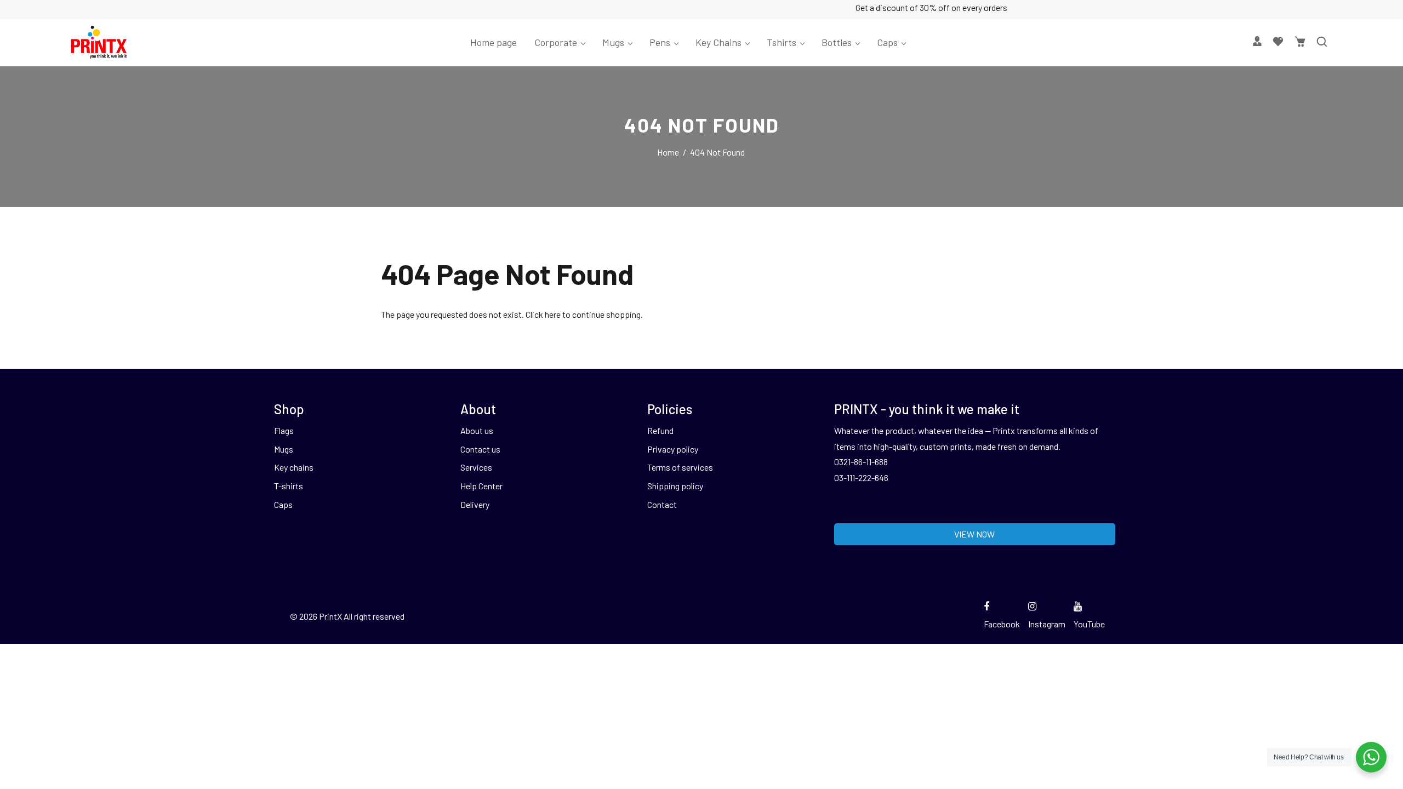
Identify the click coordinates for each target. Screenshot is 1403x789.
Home (668, 152)
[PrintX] (99, 41)
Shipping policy (675, 486)
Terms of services (680, 467)
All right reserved (374, 616)
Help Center (481, 486)
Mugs (283, 449)
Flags (284, 430)
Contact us (480, 449)
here (553, 314)
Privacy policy (672, 449)
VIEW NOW (974, 534)
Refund (660, 430)
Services (476, 467)
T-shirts (288, 486)
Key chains (293, 467)
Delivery (474, 504)
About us (476, 430)
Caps (283, 504)
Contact (662, 504)
